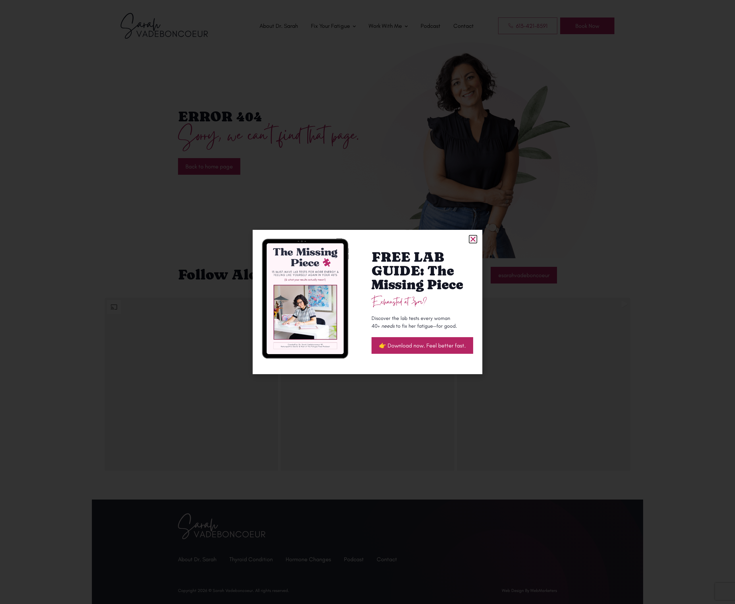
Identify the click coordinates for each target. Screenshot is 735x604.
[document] (367, 302)
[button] (473, 239)
